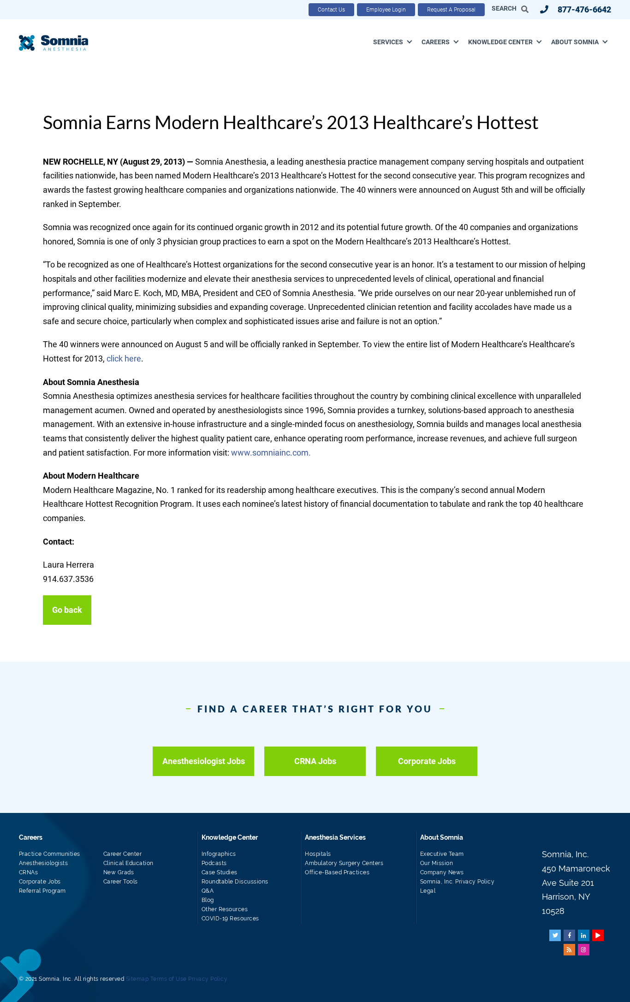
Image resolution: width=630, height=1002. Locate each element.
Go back (67, 610)
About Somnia (575, 42)
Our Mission (436, 863)
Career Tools (120, 881)
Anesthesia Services (335, 837)
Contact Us (331, 9)
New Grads (118, 872)
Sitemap (137, 979)
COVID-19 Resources (230, 918)
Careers (436, 42)
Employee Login (386, 9)
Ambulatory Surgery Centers (344, 863)
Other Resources (225, 909)
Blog (208, 900)
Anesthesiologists (43, 863)
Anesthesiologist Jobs (203, 761)
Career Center (122, 854)
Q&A (208, 891)
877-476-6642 (584, 9)
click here (124, 358)
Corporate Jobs (427, 761)
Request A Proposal (451, 9)
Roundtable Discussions (235, 881)
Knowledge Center (500, 42)
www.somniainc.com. (272, 452)
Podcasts (214, 863)
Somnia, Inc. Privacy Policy (457, 881)
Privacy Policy (207, 979)
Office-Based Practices (337, 872)
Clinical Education (128, 863)
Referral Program (42, 891)
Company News (442, 872)
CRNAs (28, 872)
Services (388, 42)
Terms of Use (168, 979)
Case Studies (220, 872)
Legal (428, 891)
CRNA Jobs (315, 761)
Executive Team (442, 854)
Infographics (219, 854)
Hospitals (318, 854)
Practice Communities (49, 854)
